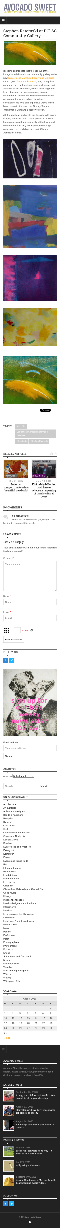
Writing (7, 977)
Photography (10, 945)
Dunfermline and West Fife (17, 846)
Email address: (11, 742)
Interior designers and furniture (19, 903)
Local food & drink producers (18, 921)
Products (8, 949)
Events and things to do (15, 860)
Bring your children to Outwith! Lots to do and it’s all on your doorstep (36, 1097)
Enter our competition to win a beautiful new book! (16, 487)
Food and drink (11, 878)
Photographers (11, 942)
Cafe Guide (9, 825)
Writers (7, 974)
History (7, 896)
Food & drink (10, 875)
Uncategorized (11, 963)
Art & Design (9, 807)
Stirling (6, 960)
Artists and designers (14, 811)
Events (6, 857)
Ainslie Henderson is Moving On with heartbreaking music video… (36, 1181)
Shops (6, 952)
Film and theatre (12, 868)
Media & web (10, 924)
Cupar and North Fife (14, 836)
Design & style (10, 839)
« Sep (7, 1037)
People (7, 931)
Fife (5, 864)
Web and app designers (15, 970)
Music (6, 928)
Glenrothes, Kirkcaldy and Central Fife (23, 889)
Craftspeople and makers (16, 832)
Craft (5, 829)
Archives (7, 776)
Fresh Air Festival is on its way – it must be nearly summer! (34, 1152)
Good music (9, 892)
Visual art (11, 476)
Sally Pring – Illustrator (28, 1165)
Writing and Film (11, 981)
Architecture (9, 804)
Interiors (7, 910)
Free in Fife (39, 476)
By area (7, 822)
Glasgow (7, 885)
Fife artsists (22, 441)
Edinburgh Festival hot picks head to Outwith (35, 1126)
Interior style (9, 906)
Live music (8, 917)
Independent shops (13, 899)
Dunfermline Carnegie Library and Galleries (31, 77)
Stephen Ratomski (26, 81)
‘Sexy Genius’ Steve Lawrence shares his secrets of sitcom (35, 1111)
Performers (9, 935)
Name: (6, 596)
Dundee (7, 843)
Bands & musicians (13, 814)
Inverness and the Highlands (18, 914)
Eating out (8, 850)
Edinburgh (8, 853)
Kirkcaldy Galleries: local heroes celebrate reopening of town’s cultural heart (44, 490)
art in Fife (21, 426)
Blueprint (8, 818)
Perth (6, 938)
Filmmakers (9, 871)
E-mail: (7, 612)
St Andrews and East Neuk (17, 956)
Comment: (8, 558)
